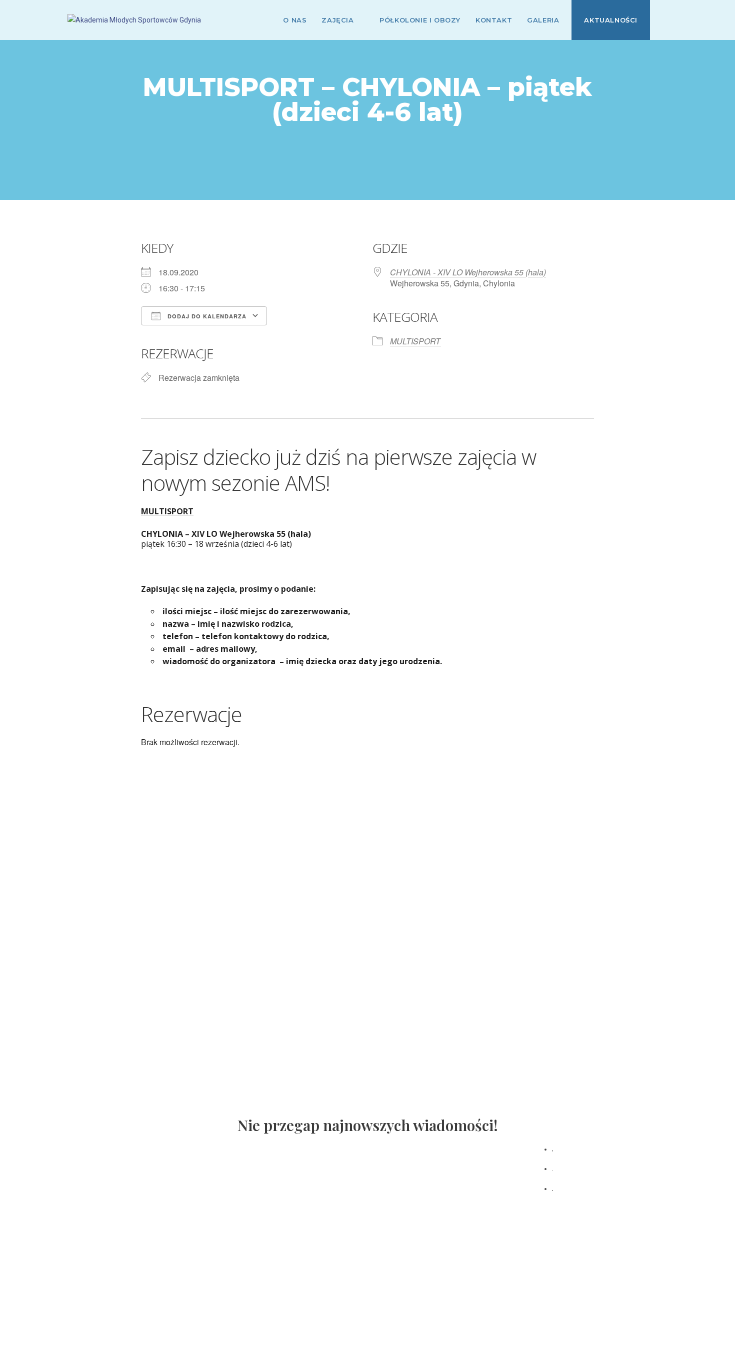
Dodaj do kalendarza (206, 316)
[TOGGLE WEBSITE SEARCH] (665, 20)
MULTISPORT (415, 341)
